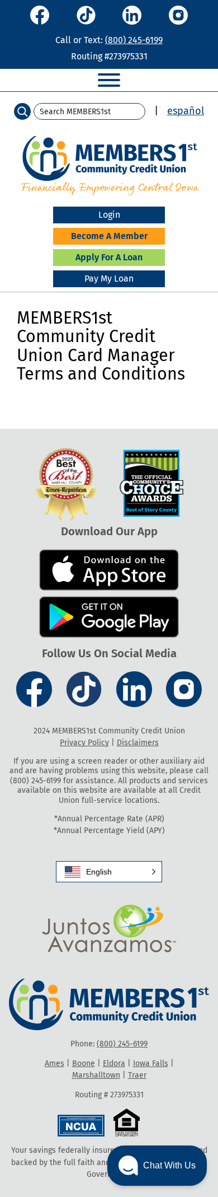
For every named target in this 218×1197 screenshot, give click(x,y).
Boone (83, 1063)
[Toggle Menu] (109, 80)
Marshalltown (96, 1075)
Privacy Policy (84, 742)
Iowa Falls (150, 1063)
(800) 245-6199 (134, 40)
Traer (137, 1075)
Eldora (114, 1063)
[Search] (22, 111)
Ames (54, 1063)
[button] (109, 872)
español (185, 111)
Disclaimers (138, 742)
